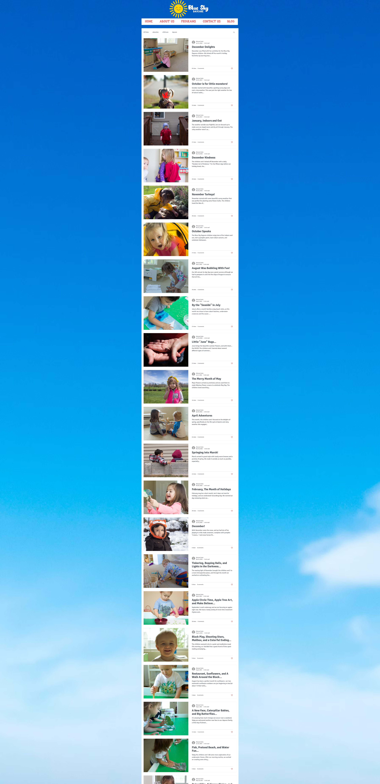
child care (165, 32)
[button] (234, 32)
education (156, 32)
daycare (174, 32)
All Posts (146, 32)
